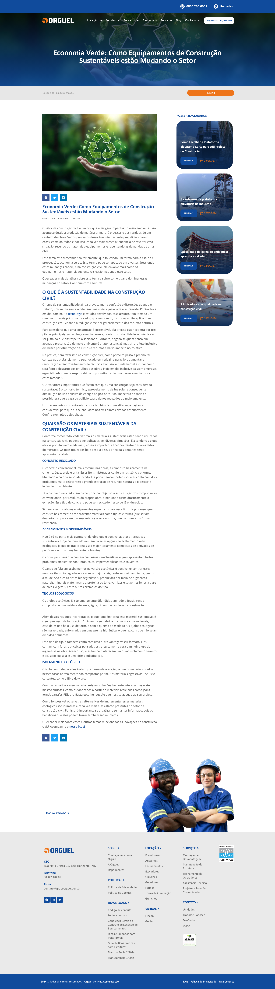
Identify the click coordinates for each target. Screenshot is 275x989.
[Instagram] (53, 900)
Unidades (189, 909)
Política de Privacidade (122, 887)
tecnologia (75, 313)
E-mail (48, 884)
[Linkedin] (60, 900)
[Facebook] (47, 900)
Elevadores (152, 871)
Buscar (211, 93)
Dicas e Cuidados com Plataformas (121, 935)
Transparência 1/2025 (121, 957)
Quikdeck (151, 877)
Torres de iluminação (158, 893)
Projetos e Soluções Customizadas (195, 890)
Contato (190, 20)
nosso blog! (77, 726)
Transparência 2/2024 (121, 952)
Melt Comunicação (108, 981)
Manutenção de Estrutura (192, 866)
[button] (45, 197)
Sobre (164, 20)
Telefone (50, 873)
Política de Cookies (119, 892)
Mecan (149, 916)
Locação (92, 20)
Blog (179, 20)
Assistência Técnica (195, 883)
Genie (148, 921)
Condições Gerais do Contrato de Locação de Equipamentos (123, 924)
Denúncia (189, 920)
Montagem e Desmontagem (192, 857)
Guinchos (151, 898)
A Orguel (113, 864)
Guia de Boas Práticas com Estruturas (121, 945)
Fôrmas (149, 887)
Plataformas (152, 855)
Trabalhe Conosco (194, 915)
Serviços (129, 20)
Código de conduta (119, 910)
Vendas (111, 20)
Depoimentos (116, 870)
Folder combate (117, 915)
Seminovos (150, 20)
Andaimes (151, 860)
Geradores (151, 882)
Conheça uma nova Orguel (120, 857)
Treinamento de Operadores (192, 875)
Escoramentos (154, 866)
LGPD (186, 925)
